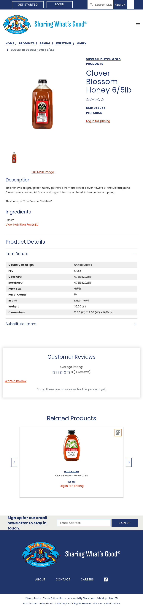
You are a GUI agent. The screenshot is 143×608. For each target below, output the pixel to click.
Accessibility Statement (81, 598)
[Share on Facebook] (106, 579)
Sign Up (124, 523)
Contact (63, 579)
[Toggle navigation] (138, 24)
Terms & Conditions (54, 598)
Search (120, 5)
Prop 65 (113, 598)
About (40, 579)
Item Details (17, 253)
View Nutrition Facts (20, 224)
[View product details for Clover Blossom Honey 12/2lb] (71, 447)
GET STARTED (28, 4)
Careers (87, 579)
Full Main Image (42, 172)
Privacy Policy (33, 598)
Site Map (102, 598)
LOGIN (59, 4)
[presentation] (14, 462)
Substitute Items (21, 323)
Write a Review (15, 381)
